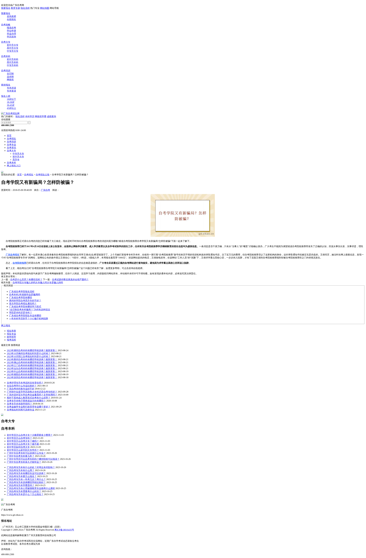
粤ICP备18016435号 (64, 530)
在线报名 (11, 19)
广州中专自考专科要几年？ (20, 456)
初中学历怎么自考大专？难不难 (23, 444)
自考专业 (11, 144)
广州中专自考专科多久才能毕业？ (24, 462)
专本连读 (11, 88)
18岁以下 (11, 99)
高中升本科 (12, 62)
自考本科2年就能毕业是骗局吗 (24, 294)
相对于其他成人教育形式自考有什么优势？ (28, 397)
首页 (9, 135)
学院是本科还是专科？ (20, 312)
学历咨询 (11, 36)
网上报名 (5, 325)
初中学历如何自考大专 (18, 447)
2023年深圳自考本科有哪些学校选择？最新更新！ (32, 377)
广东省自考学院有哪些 (20, 297)
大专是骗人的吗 (55, 282)
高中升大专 (12, 48)
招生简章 (11, 331)
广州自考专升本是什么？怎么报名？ (25, 494)
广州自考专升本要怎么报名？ (22, 476)
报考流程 (11, 340)
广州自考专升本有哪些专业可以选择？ (26, 473)
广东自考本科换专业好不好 (20, 388)
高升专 (16, 159)
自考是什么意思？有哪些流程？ (26, 279)
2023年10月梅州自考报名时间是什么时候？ (28, 353)
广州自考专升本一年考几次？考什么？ (26, 479)
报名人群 (5, 96)
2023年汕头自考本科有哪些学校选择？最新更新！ (32, 368)
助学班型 (11, 337)
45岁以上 (11, 108)
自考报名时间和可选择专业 (20, 409)
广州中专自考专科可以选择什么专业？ (26, 453)
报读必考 (11, 27)
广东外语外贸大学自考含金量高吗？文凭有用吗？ (32, 394)
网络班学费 (40, 116)
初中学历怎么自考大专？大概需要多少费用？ (30, 435)
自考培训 (5, 70)
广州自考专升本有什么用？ (20, 470)
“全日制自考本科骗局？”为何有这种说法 (29, 309)
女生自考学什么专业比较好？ (22, 385)
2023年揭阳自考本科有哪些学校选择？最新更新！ (32, 374)
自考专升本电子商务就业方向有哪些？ (26, 400)
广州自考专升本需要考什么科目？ (24, 491)
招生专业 (11, 334)
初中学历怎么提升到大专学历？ (23, 450)
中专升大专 (12, 51)
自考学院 (17, 282)
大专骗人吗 (41, 282)
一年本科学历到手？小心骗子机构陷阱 (28, 318)
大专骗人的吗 (28, 282)
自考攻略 (5, 24)
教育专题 (15, 8)
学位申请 (11, 30)
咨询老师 (11, 16)
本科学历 (29, 116)
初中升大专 (12, 45)
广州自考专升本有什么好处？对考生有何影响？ (31, 467)
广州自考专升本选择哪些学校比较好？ (26, 482)
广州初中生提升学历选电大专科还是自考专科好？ (32, 391)
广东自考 (45, 190)
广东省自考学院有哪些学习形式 (25, 306)
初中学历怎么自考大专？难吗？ (23, 441)
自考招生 (11, 138)
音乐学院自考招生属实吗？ (23, 303)
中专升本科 (12, 65)
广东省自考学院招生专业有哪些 (25, 315)
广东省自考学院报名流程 (21, 291)
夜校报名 (5, 85)
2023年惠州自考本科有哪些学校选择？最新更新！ (32, 359)
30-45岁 (10, 105)
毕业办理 (11, 33)
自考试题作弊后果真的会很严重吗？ (70, 279)
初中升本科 (12, 59)
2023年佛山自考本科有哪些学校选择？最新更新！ (32, 362)
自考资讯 (11, 147)
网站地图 (44, 8)
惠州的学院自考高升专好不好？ (25, 300)
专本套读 (11, 91)
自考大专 (5, 42)
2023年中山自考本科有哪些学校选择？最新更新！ (32, 371)
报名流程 (25, 8)
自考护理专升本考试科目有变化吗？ (25, 382)
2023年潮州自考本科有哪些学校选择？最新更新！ (32, 350)
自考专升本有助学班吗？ (19, 403)
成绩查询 (51, 116)
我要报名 (5, 8)
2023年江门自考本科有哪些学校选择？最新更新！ (32, 365)
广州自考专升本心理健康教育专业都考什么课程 (31, 488)
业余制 (10, 76)
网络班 (10, 79)
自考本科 (5, 56)
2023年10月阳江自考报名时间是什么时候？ (28, 356)
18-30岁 (10, 102)
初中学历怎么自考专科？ (19, 438)
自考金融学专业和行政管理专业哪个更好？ (28, 406)
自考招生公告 (42, 174)
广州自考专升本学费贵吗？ (20, 485)
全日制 (10, 73)
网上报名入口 (14, 165)
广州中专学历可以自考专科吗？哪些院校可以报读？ (33, 459)
